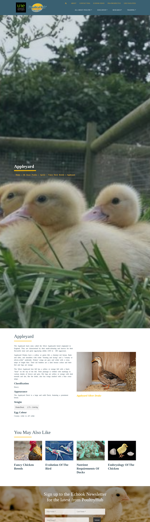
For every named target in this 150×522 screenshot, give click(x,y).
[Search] (63, 3)
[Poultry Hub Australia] (31, 7)
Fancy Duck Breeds (56, 175)
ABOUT (73, 3)
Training (131, 10)
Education (101, 10)
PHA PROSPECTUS (114, 3)
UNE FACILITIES (130, 3)
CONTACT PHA (85, 3)
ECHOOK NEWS (98, 3)
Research (117, 10)
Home (18, 175)
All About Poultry (83, 10)
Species (42, 175)
